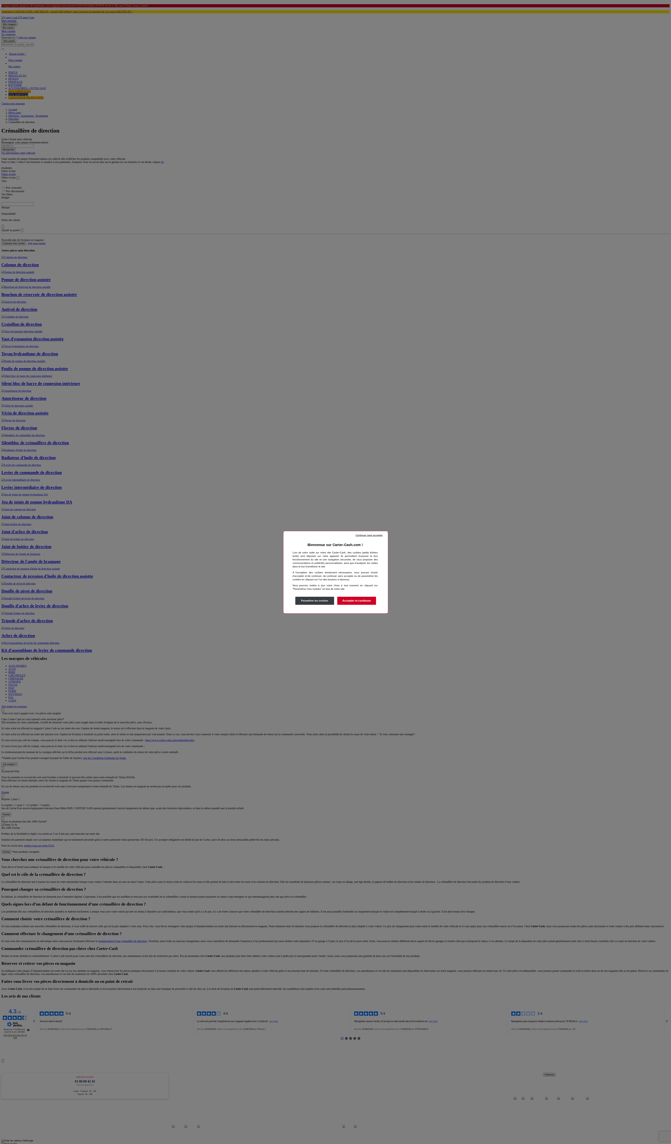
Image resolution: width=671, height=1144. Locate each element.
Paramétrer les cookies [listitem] (314, 600)
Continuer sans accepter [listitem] (369, 535)
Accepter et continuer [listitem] (356, 600)
